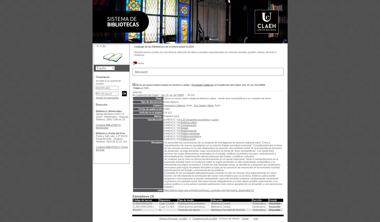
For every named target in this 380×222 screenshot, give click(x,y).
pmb (256, 218)
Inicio (141, 63)
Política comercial (190, 133)
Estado (184, 128)
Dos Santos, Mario (204, 105)
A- (98, 45)
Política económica (191, 136)
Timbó (245, 218)
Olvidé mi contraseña (107, 97)
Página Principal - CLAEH (173, 218)
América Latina (188, 122)
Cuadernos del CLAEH (205, 218)
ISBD (146, 88)
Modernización (189, 130)
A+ (104, 45)
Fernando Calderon (202, 85)
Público (137, 88)
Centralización (188, 125)
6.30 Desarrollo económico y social (199, 119)
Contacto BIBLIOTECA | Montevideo (108, 126)
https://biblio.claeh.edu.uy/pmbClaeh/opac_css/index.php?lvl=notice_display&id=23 (209, 190)
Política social (188, 139)
